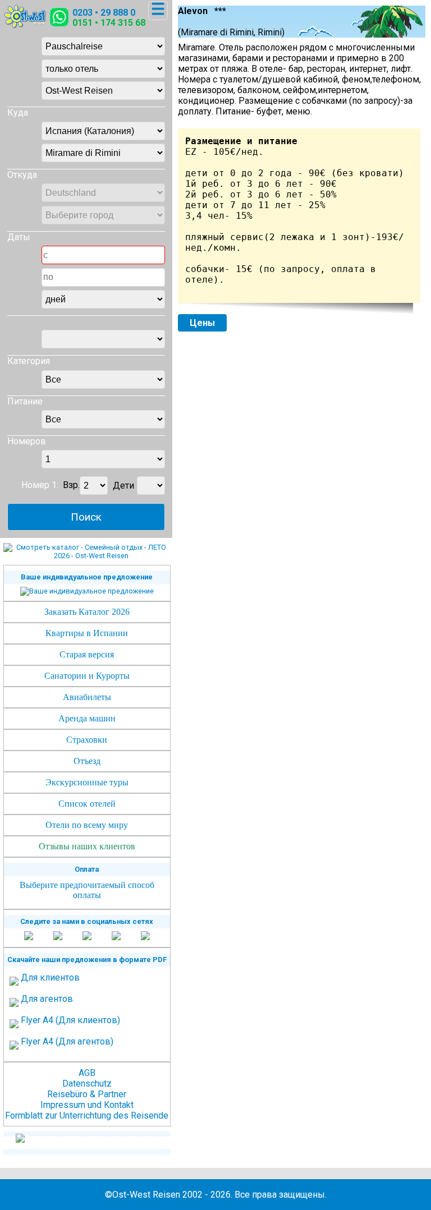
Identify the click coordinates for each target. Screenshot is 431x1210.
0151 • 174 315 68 (108, 22)
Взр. (71, 485)
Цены (202, 323)
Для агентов (47, 998)
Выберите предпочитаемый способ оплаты (87, 890)
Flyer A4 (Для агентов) (67, 1041)
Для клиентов (50, 977)
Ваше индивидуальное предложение (87, 577)
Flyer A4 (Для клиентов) (70, 1020)
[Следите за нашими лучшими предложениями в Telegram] (116, 936)
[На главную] (26, 25)
